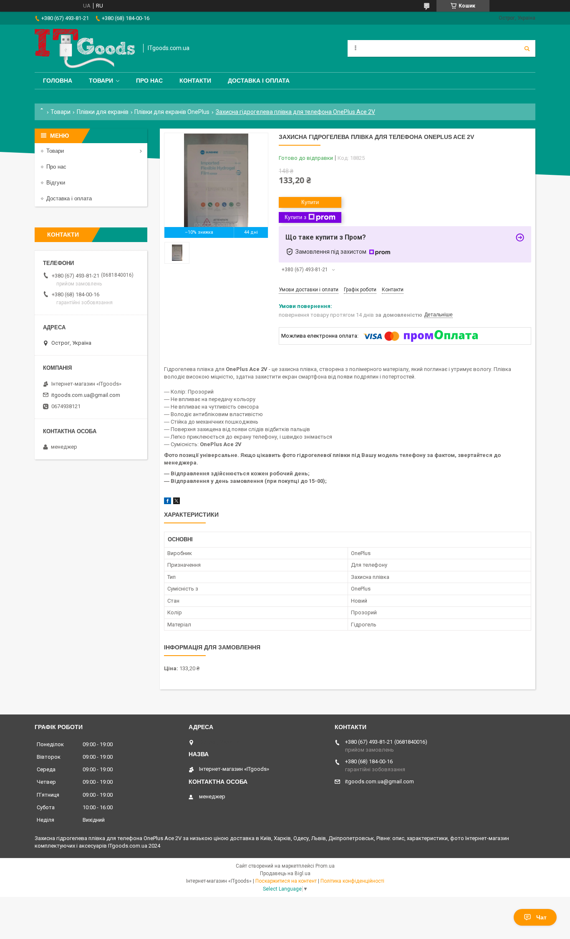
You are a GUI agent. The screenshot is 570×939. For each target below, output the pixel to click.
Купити (310, 202)
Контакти (195, 80)
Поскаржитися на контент (286, 881)
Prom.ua (325, 866)
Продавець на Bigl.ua (285, 873)
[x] (176, 502)
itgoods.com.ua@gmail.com (85, 395)
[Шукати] (527, 48)
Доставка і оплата (259, 80)
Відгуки (55, 182)
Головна (57, 80)
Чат (541, 917)
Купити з (295, 217)
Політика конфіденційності (352, 881)
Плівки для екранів (103, 112)
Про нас (149, 80)
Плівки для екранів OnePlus (171, 112)
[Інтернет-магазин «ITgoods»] (85, 48)
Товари (101, 80)
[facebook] (167, 502)
